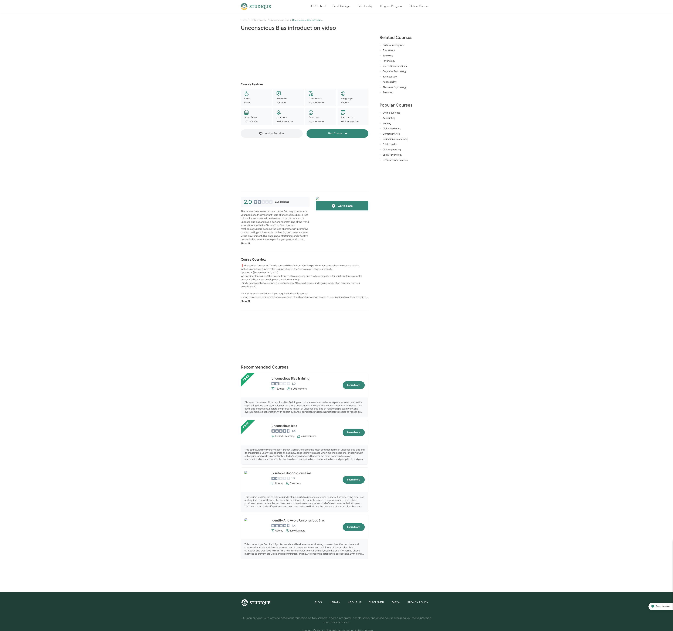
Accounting (389, 118)
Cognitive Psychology (394, 71)
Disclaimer (376, 602)
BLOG (318, 602)
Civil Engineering (392, 149)
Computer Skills (391, 133)
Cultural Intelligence (394, 45)
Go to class (345, 206)
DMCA (396, 602)
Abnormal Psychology (394, 87)
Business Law (390, 76)
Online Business (391, 112)
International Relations (395, 66)
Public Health (390, 144)
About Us (354, 602)
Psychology (389, 60)
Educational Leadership (395, 139)
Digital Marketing (392, 128)
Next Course (335, 133)
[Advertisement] (304, 57)
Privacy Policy (417, 602)
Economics (389, 50)
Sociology (388, 55)
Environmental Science (395, 160)
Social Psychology (392, 154)
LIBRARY (335, 602)
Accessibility (389, 81)
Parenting (388, 92)
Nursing (387, 123)
